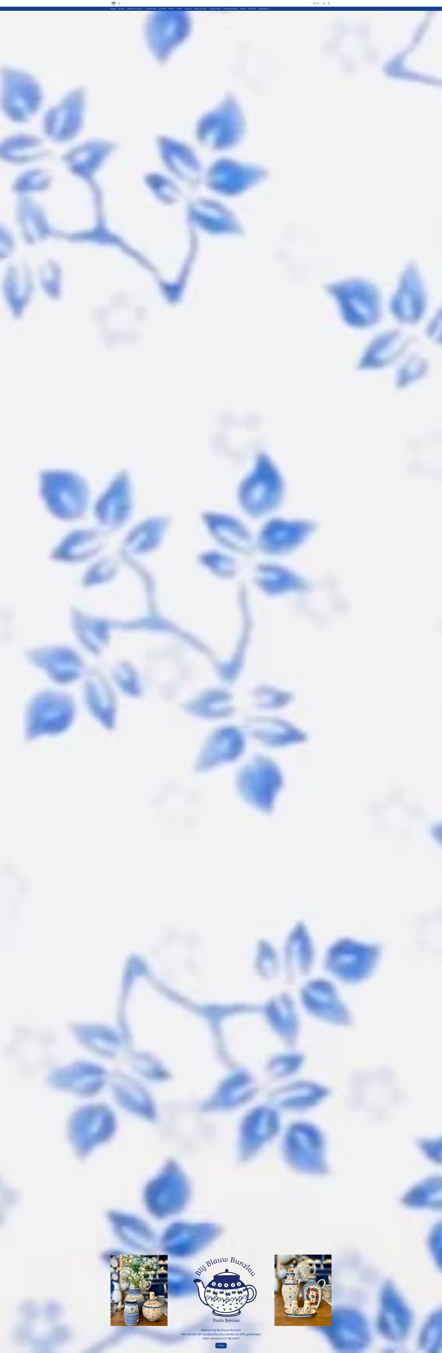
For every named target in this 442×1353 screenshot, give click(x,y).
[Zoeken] (119, 3)
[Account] (323, 3)
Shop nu (221, 1345)
